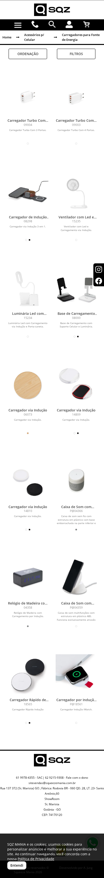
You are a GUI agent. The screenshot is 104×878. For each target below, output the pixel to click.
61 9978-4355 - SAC (29, 778)
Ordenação (27, 53)
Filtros (76, 53)
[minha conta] (69, 24)
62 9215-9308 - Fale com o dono (66, 778)
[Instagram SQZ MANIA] (46, 829)
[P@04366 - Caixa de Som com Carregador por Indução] (76, 481)
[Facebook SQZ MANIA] (57, 833)
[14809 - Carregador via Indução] (76, 385)
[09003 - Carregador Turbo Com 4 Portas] (76, 95)
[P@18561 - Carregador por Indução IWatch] (76, 674)
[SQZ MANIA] (52, 10)
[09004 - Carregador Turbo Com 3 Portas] (27, 95)
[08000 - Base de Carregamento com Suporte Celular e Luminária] (76, 288)
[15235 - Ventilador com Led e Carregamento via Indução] (76, 192)
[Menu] (18, 25)
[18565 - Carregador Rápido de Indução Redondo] (27, 674)
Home (6, 37)
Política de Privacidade (36, 858)
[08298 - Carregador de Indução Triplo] (27, 192)
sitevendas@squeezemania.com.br (52, 783)
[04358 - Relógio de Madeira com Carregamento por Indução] (27, 578)
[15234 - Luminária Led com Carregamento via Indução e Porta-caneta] (27, 288)
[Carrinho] (86, 24)
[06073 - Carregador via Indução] (27, 385)
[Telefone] (35, 24)
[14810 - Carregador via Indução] (27, 481)
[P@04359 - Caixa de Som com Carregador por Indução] (76, 578)
